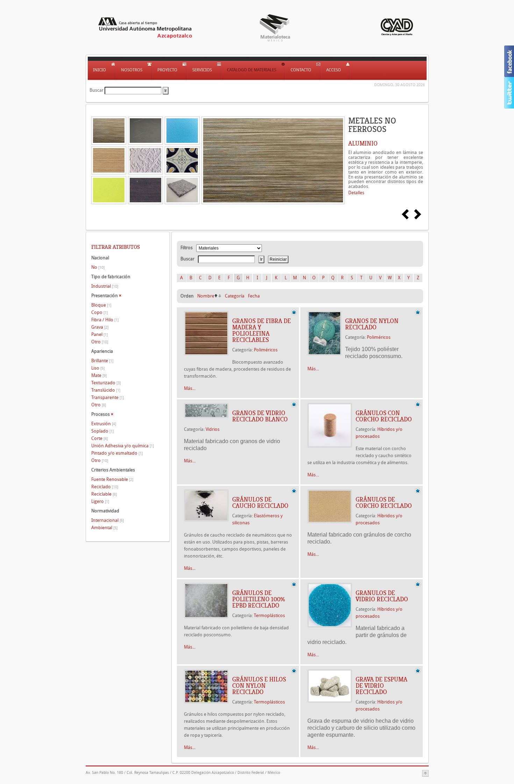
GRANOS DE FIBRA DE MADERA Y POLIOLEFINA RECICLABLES (261, 330)
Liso (98, 368)
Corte (99, 438)
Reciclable (104, 494)
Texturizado (106, 382)
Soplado (102, 431)
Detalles (356, 192)
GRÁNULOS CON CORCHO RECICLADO (384, 416)
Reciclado (104, 486)
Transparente (107, 397)
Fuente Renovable (112, 479)
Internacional (107, 520)
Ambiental (104, 527)
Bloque (101, 305)
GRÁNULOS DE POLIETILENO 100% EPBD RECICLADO (258, 599)
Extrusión (103, 423)
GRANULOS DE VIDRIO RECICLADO (382, 596)
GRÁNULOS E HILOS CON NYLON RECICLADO (259, 686)
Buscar (96, 90)
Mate (99, 375)
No (98, 267)
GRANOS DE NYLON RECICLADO (372, 324)
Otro (99, 341)
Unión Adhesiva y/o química (122, 445)
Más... (189, 388)
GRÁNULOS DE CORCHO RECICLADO (384, 503)
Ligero (100, 501)
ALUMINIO (363, 143)
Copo (99, 312)
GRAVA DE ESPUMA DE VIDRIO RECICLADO (381, 686)
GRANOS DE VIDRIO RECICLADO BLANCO (260, 416)
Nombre (205, 296)
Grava (99, 327)
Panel (99, 334)
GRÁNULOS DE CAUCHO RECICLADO (260, 503)
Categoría (234, 296)
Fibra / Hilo (105, 319)
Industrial (104, 286)
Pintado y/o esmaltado (117, 453)
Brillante (102, 360)
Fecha (254, 296)
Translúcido (105, 390)
